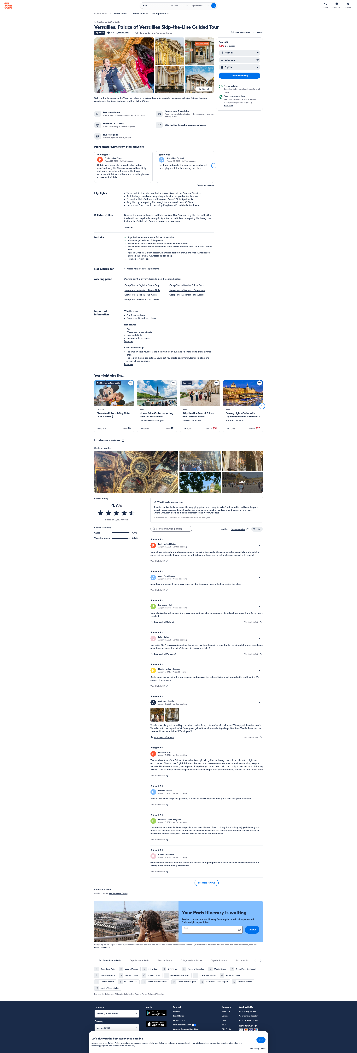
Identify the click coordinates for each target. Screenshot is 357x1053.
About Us (226, 1011)
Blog (224, 1020)
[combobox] (240, 529)
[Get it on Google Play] (156, 1013)
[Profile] (348, 4)
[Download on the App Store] (156, 1024)
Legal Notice (178, 1016)
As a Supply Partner (247, 1011)
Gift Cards (226, 1029)
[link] (114, 406)
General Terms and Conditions (186, 1029)
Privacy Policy (179, 1020)
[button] (118, 32)
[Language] (337, 4)
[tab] (109, 960)
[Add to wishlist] (130, 382)
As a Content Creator (248, 1016)
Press (224, 1025)
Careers (225, 1016)
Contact (176, 1011)
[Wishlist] (326, 4)
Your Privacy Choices (182, 1025)
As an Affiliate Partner (248, 1020)
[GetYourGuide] (8, 5)
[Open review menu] (260, 545)
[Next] (213, 165)
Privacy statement (102, 947)
